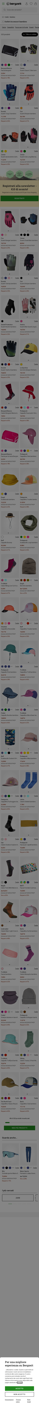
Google (19, 1382)
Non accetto (19, 1394)
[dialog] (19, 1381)
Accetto (19, 1389)
